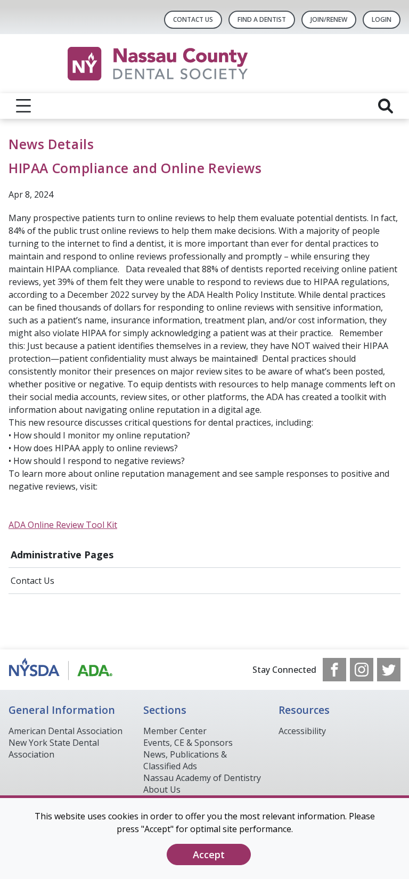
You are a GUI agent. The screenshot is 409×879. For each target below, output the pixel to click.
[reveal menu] (23, 106)
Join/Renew (328, 19)
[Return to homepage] (204, 64)
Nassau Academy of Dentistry (202, 778)
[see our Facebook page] (334, 669)
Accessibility (302, 731)
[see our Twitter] (388, 669)
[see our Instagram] (361, 669)
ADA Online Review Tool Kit (63, 525)
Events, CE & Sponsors (188, 742)
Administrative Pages (62, 554)
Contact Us (193, 19)
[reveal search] (385, 106)
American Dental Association (65, 731)
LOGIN (381, 19)
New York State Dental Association (54, 748)
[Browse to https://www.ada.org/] (63, 669)
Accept (209, 854)
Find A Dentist (262, 19)
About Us (162, 789)
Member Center (175, 731)
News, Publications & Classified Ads (185, 760)
